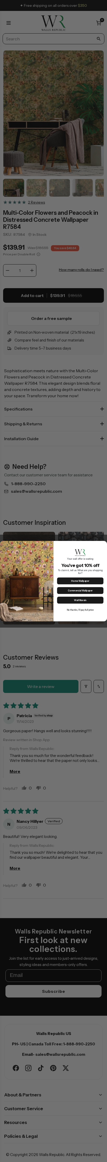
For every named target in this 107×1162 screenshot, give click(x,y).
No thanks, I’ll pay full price (80, 609)
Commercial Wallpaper (80, 590)
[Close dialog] (104, 544)
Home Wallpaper (80, 580)
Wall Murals (80, 600)
